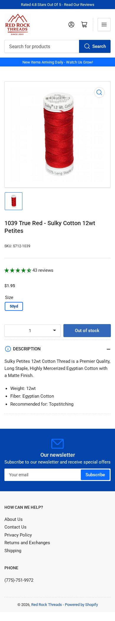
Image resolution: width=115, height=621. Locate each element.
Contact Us (15, 527)
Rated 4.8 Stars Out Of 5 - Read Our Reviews (57, 4)
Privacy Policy (18, 535)
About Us (13, 519)
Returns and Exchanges (27, 542)
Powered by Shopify (81, 604)
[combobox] (57, 46)
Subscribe (95, 474)
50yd (14, 306)
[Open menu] (104, 24)
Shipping (12, 550)
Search (99, 46)
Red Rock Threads (46, 604)
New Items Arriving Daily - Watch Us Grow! (57, 62)
